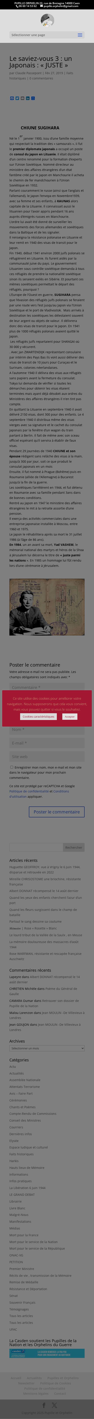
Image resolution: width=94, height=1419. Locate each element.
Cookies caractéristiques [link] (38, 716)
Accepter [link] (70, 716)
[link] (47, 20)
